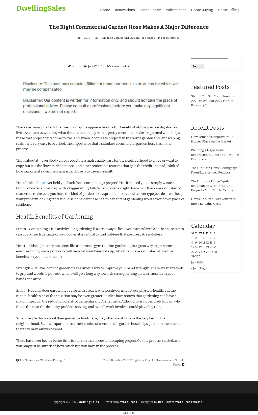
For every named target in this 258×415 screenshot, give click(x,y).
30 (197, 256)
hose (41, 183)
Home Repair (150, 10)
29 (193, 256)
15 (192, 247)
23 (196, 252)
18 (204, 247)
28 (215, 252)
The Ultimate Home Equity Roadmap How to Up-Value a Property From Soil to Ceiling (212, 186)
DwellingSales (41, 8)
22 (193, 252)
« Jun (194, 268)
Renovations (125, 10)
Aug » (203, 268)
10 (200, 242)
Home (105, 10)
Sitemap (129, 413)
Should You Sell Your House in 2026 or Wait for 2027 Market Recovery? (213, 100)
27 (211, 252)
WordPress (128, 402)
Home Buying (202, 10)
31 (200, 256)
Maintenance (175, 10)
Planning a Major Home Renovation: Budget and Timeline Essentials (215, 154)
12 (207, 242)
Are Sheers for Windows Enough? (42, 360)
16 (196, 247)
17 (200, 247)
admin (77, 66)
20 (211, 247)
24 (200, 252)
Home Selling (228, 10)
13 (211, 242)
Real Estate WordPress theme (179, 402)
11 (204, 242)
